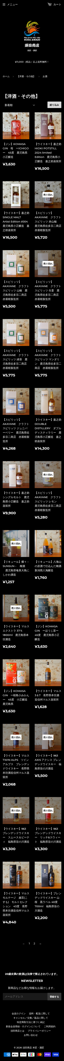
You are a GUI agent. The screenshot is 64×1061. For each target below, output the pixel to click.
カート (57, 4)
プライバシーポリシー (39, 1030)
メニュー (12, 4)
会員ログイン (19, 1013)
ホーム (6, 76)
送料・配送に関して (39, 1013)
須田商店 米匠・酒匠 (33, 1047)
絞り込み (54, 104)
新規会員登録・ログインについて (23, 1026)
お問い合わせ (31, 1035)
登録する (54, 996)
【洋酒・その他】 (26, 76)
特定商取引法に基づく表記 (31, 1022)
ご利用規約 (49, 1026)
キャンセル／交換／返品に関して (30, 1017)
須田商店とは (17, 1030)
